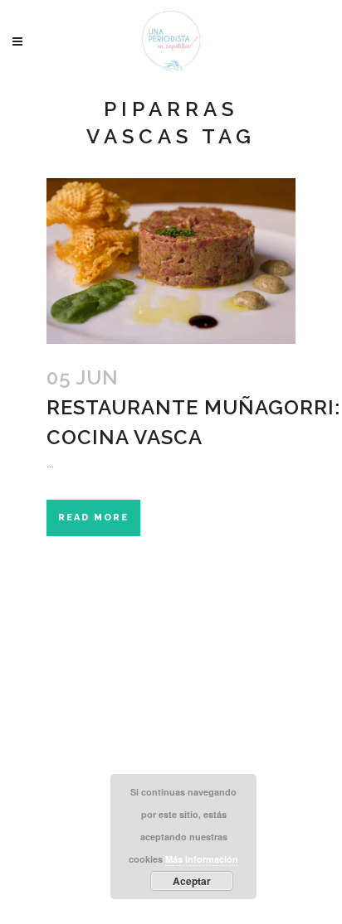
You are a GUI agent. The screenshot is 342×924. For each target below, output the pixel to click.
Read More (93, 517)
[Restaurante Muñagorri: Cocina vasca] (171, 261)
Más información (201, 859)
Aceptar (192, 880)
